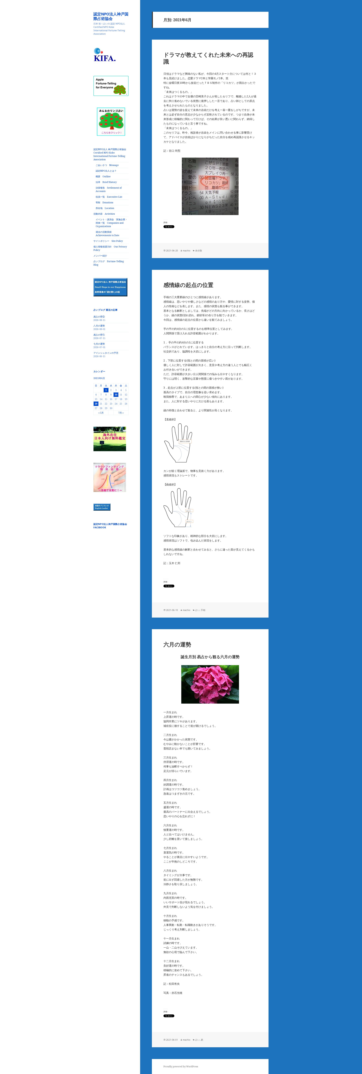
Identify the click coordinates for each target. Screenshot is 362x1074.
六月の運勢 (177, 644)
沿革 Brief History (106, 182)
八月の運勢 (99, 325)
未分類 (198, 250)
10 (116, 394)
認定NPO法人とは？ (106, 170)
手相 (203, 610)
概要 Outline (103, 176)
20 (96, 403)
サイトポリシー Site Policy (108, 241)
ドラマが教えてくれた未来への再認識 (208, 58)
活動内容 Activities (104, 213)
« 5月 (101, 412)
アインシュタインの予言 (105, 352)
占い (197, 610)
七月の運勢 (99, 343)
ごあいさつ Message (107, 165)
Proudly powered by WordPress (180, 1066)
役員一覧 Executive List (109, 196)
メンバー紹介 (100, 255)
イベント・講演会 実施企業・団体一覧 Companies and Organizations (111, 223)
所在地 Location (105, 208)
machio (186, 250)
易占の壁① (99, 334)
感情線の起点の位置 (188, 284)
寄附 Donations (104, 202)
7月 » (121, 412)
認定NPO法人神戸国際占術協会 (110, 16)
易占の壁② (99, 316)
